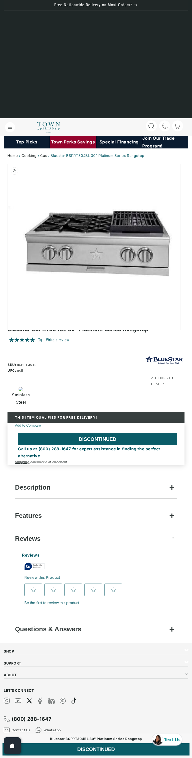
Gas (43, 155)
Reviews (27, 538)
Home (13, 155)
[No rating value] (23, 340)
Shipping (22, 462)
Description (32, 487)
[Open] (12, 745)
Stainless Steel (19, 398)
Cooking (29, 155)
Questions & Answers (48, 629)
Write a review (57, 340)
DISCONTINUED (97, 439)
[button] (10, 127)
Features (28, 515)
